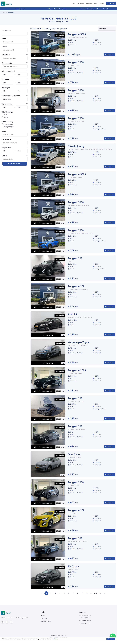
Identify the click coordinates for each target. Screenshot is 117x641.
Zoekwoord (6, 30)
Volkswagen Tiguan (79, 342)
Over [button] (101, 3)
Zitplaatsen (6, 147)
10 (86, 593)
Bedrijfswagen (8, 127)
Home (73, 3)
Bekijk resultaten (14, 164)
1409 (99, 593)
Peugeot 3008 (76, 90)
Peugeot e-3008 (77, 174)
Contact (112, 3)
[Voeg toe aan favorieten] (62, 34)
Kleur (4, 131)
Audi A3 (72, 314)
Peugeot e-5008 (77, 34)
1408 (95, 593)
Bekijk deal (108, 55)
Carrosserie (6, 139)
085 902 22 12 (85, 623)
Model (4, 46)
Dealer (4, 156)
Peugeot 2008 (76, 62)
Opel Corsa (74, 454)
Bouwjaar (5, 79)
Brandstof (6, 55)
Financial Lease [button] (91, 3)
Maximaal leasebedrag (11, 96)
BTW (5, 115)
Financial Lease (46, 621)
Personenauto (8, 124)
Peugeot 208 (75, 258)
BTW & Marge (7, 112)
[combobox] (15, 42)
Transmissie (7, 63)
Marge (6, 117)
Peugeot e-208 (76, 286)
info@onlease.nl (86, 621)
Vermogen (6, 87)
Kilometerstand (8, 71)
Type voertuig (7, 121)
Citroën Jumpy (76, 146)
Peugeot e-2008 (77, 370)
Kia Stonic (73, 566)
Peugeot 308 (75, 538)
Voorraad (81, 3)
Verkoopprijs (7, 104)
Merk (4, 38)
